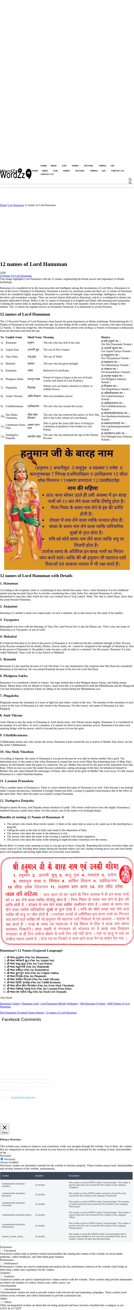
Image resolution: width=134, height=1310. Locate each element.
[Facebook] (3, 1112)
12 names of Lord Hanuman (61, 1012)
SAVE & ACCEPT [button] (10, 1308)
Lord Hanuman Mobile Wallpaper (59, 1003)
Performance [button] (7, 1259)
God (10, 205)
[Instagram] (11, 1112)
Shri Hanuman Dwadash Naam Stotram (22, 1012)
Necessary (10, 1159)
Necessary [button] (5, 1155)
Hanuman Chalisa (10, 1003)
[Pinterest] (19, 1112)
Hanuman (18, 205)
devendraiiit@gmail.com (23, 1097)
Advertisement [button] (8, 1285)
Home (3, 205)
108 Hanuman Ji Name (92, 1003)
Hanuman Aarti (30, 1003)
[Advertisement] (67, 233)
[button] (130, 179)
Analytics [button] (5, 1272)
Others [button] (3, 1298)
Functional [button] (6, 1247)
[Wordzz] (11, 170)
